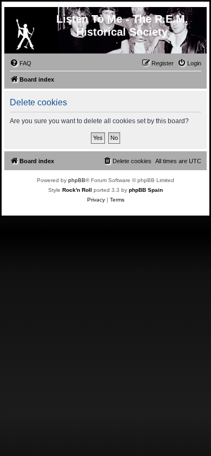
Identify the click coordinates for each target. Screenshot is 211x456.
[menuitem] (20, 63)
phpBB (76, 180)
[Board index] (25, 31)
